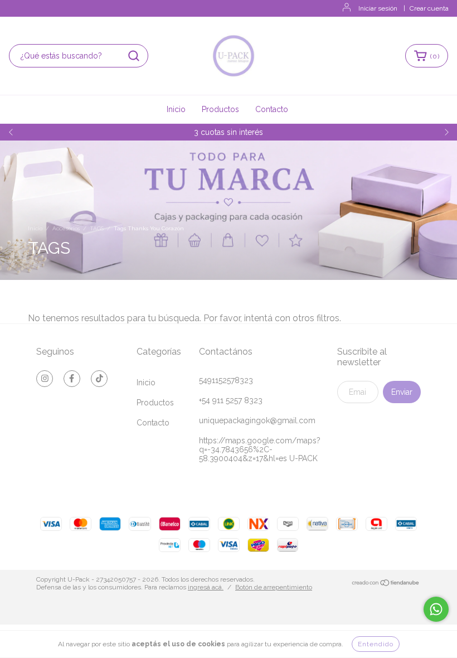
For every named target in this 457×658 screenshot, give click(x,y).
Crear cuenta (429, 8)
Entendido (375, 644)
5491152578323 (226, 380)
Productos (220, 109)
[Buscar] (134, 56)
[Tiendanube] (386, 584)
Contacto (271, 109)
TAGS (97, 228)
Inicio (176, 109)
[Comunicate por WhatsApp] (436, 609)
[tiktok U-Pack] (99, 378)
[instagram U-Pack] (44, 378)
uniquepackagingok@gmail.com (257, 420)
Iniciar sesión (377, 8)
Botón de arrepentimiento (273, 587)
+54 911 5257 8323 (230, 400)
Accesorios (66, 228)
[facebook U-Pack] (72, 378)
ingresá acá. (205, 587)
